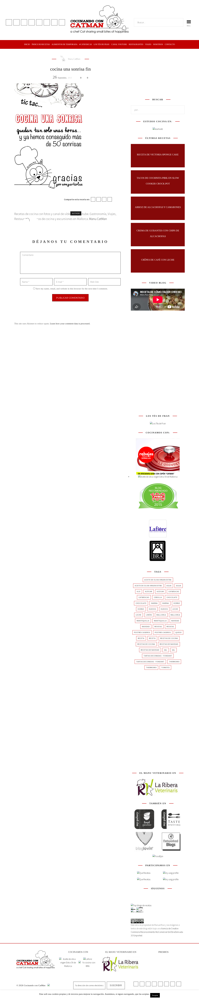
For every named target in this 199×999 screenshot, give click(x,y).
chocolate (172, 597)
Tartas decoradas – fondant (158, 656)
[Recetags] (143, 873)
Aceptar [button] (155, 995)
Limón (149, 615)
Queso (178, 632)
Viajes (148, 44)
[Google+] (104, 199)
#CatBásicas (85, 44)
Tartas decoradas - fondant (150, 661)
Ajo (138, 591)
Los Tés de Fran (101, 44)
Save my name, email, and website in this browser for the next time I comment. (72, 288)
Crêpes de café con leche (157, 260)
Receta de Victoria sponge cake (158, 154)
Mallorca (161, 615)
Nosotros (158, 44)
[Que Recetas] (143, 879)
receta (141, 638)
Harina (154, 603)
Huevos (152, 609)
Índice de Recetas (41, 44)
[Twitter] (98, 199)
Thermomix (174, 661)
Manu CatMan (74, 59)
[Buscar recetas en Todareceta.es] (141, 905)
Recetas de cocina (169, 638)
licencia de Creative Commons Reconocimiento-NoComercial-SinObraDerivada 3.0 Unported (157, 932)
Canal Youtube (119, 44)
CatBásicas (173, 591)
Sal (165, 650)
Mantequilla (143, 621)
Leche (175, 609)
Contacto (170, 44)
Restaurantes (136, 44)
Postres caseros (142, 632)
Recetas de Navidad (169, 644)
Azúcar (148, 591)
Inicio (27, 44)
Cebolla (158, 597)
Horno (177, 603)
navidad (175, 621)
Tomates (165, 667)
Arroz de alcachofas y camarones (158, 207)
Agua (169, 585)
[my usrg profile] (170, 879)
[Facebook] (93, 199)
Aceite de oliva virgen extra (157, 580)
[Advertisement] (158, 73)
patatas (158, 626)
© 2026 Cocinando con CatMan (31, 985)
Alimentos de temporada (64, 44)
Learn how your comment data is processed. (70, 323)
